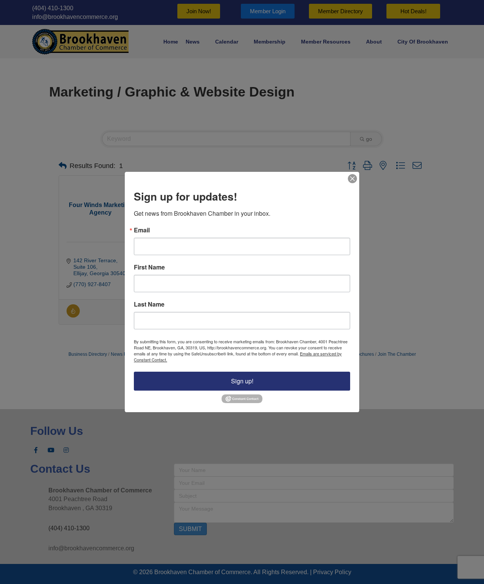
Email (142, 230)
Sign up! (242, 381)
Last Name (149, 304)
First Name (149, 267)
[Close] (352, 178)
